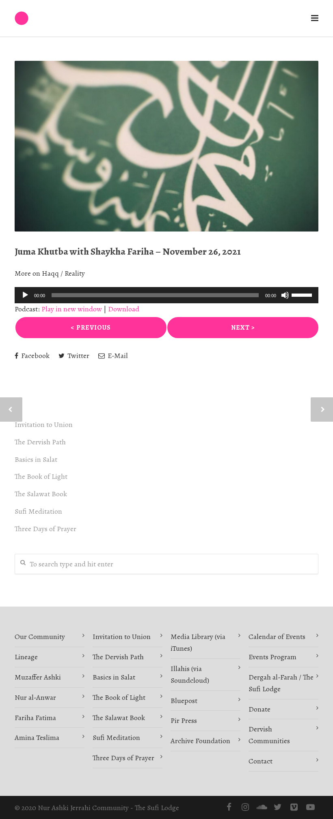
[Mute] (285, 295)
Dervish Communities (269, 735)
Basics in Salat (36, 459)
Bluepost (184, 700)
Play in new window (71, 309)
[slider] (303, 294)
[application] (166, 295)
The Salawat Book (41, 494)
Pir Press (184, 720)
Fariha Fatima (35, 718)
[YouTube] (310, 807)
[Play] (25, 295)
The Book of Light (41, 476)
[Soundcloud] (261, 807)
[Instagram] (245, 807)
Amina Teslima (37, 737)
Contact (260, 761)
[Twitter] (278, 807)
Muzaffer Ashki (38, 677)
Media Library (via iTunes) (198, 642)
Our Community (40, 636)
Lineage (26, 657)
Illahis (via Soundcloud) (190, 674)
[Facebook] (229, 807)
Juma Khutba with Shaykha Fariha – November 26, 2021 (128, 251)
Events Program (272, 657)
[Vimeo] (294, 807)
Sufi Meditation (38, 511)
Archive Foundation (200, 741)
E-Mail (117, 355)
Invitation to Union (44, 424)
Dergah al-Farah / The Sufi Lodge (281, 683)
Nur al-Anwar (35, 697)
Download (123, 309)
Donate (259, 709)
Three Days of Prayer (45, 529)
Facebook (34, 355)
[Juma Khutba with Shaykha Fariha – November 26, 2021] (166, 146)
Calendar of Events (277, 636)
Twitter (77, 355)
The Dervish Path (40, 442)
